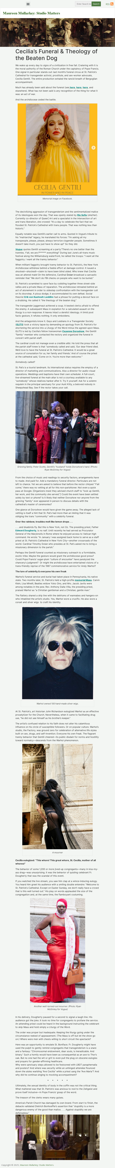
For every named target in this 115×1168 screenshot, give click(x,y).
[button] (28, 4)
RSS (108, 4)
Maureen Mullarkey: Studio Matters (31, 13)
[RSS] (112, 4)
